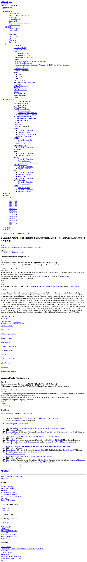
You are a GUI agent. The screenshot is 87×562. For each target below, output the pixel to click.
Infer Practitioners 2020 (9, 531)
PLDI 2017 (13, 220)
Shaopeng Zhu (11, 460)
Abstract (3, 289)
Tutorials (16, 59)
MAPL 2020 (5, 533)
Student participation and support (20, 23)
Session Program (6, 406)
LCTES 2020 (5, 510)
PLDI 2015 (13, 224)
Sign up (7, 229)
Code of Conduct (15, 19)
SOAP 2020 (5, 538)
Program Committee (24, 111)
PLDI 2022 (13, 211)
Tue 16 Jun (13, 36)
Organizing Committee (21, 103)
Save (2, 280)
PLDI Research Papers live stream (37, 286)
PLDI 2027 (13, 201)
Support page (4, 478)
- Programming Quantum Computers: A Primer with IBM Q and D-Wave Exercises (41, 65)
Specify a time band (27, 278)
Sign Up (3, 560)
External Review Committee (27, 115)
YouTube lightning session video (17, 424)
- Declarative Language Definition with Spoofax (30, 61)
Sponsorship (13, 21)
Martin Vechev (20, 434)
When (3, 285)
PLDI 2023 (13, 209)
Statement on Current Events (19, 15)
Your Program (14, 30)
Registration (13, 17)
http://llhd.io (5, 318)
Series (11, 197)
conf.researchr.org (11, 476)
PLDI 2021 (13, 212)
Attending (8, 11)
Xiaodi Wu (30, 462)
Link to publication (12, 454)
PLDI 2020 (4, 233)
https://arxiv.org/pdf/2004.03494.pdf (13, 323)
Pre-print (22, 454)
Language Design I (57, 286)
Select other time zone (62, 265)
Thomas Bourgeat (12, 440)
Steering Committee (20, 105)
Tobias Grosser (28, 247)
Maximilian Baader (42, 432)
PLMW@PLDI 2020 (8, 534)
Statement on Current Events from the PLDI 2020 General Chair (22, 549)
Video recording (14, 25)
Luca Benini (38, 247)
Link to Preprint (6, 321)
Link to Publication (7, 316)
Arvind (58, 442)
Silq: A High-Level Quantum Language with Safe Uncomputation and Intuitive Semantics (36, 428)
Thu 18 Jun (13, 40)
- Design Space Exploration (23, 63)
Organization (9, 99)
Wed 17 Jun (13, 38)
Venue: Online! (14, 13)
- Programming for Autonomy (24, 67)
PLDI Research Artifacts (22, 55)
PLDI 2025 (13, 205)
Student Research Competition (24, 57)
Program (8, 27)
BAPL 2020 (5, 529)
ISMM (20, 74)
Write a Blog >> (6, 2)
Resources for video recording (11, 558)
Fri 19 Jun (12, 42)
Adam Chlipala (24, 442)
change (32, 413)
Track (3, 250)
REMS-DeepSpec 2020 (9, 536)
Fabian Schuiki (6, 247)
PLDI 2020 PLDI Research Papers (12, 252)
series (11, 233)
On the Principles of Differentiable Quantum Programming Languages (29, 456)
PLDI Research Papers (21, 53)
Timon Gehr (72, 432)
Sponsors (17, 51)
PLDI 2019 (13, 216)
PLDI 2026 (13, 203)
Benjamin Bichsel (12, 432)
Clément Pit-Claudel (56, 440)
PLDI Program (14, 29)
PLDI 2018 (13, 218)
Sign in (7, 228)
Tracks (7, 44)
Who (2, 245)
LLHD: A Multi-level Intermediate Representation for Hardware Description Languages (38, 446)
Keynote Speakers (24, 188)
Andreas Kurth (17, 247)
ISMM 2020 (5, 508)
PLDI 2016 (13, 222)
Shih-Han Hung (42, 460)
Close (3, 282)
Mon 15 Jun (13, 34)
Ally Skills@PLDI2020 (9, 519)
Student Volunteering (21, 69)
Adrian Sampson (74, 286)
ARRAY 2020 (6, 527)
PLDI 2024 (13, 207)
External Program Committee (27, 113)
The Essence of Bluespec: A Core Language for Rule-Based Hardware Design (32, 436)
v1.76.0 (20, 476)
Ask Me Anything (20, 48)
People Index (18, 125)
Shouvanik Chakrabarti (77, 460)
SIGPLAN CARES (20, 50)
